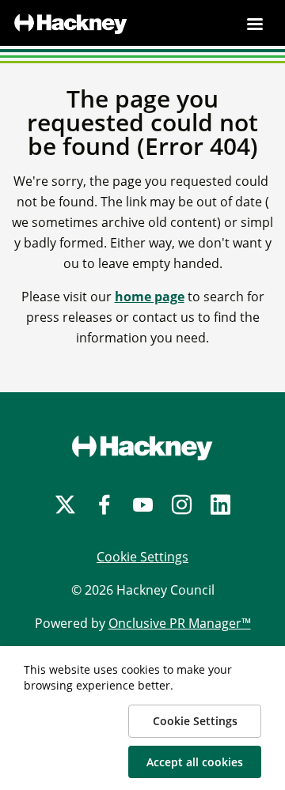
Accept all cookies (194, 761)
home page (149, 296)
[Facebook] (104, 505)
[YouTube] (143, 505)
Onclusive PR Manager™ (179, 623)
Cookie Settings (142, 556)
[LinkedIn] (220, 505)
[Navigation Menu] (255, 24)
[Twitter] (65, 505)
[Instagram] (182, 505)
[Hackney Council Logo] (142, 447)
